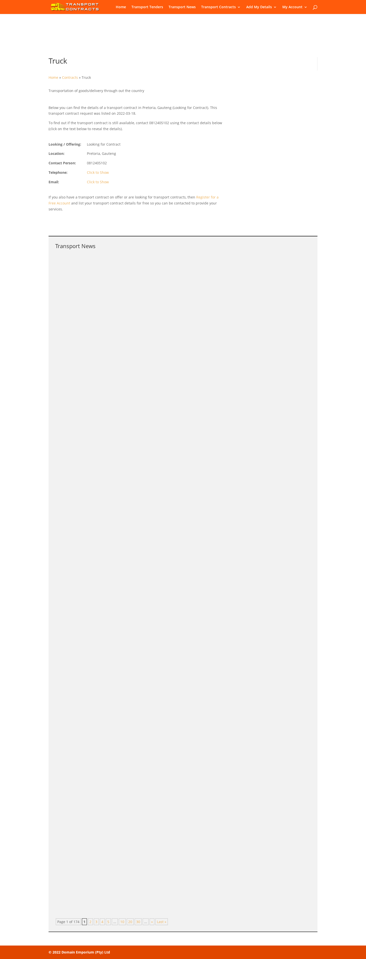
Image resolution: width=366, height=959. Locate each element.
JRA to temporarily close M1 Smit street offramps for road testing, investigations (143, 743)
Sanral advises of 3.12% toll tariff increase (104, 869)
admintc (72, 273)
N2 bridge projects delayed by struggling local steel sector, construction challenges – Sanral (156, 680)
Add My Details (259, 7)
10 (122, 921)
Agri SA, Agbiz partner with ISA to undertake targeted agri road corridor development (148, 806)
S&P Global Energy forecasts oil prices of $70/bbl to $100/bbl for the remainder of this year (155, 542)
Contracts (70, 77)
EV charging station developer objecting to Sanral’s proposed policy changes (140, 398)
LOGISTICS (116, 624)
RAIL (112, 492)
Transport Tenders (147, 7)
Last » (161, 921)
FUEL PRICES (118, 549)
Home (121, 7)
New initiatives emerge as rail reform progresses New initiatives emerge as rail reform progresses (163, 484)
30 (138, 921)
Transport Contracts (218, 7)
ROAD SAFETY (119, 273)
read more (69, 304)
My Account (292, 7)
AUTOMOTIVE (119, 405)
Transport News (182, 7)
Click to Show (98, 172)
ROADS (114, 687)
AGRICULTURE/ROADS (126, 813)
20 (130, 921)
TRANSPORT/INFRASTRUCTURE (133, 342)
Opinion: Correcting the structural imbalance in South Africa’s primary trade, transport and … (157, 617)
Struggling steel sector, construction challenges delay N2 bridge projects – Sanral (145, 335)
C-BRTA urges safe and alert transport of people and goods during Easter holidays (145, 266)
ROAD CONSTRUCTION (125, 750)
